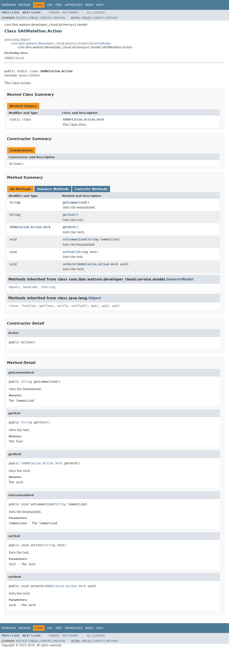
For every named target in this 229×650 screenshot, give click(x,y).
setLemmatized (74, 239)
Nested (21, 17)
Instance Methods (53, 189)
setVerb (69, 264)
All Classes (96, 12)
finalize (28, 306)
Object (94, 298)
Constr (45, 17)
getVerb (69, 227)
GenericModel (29, 75)
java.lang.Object (17, 39)
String (14, 202)
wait (94, 306)
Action (14, 164)
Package (24, 4)
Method (59, 17)
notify (62, 306)
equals (14, 287)
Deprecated (74, 4)
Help (99, 4)
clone (13, 306)
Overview (8, 4)
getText (69, 215)
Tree (58, 4)
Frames (54, 12)
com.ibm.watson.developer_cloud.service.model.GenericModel (61, 43)
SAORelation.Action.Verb (83, 119)
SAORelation (14, 58)
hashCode (30, 287)
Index (89, 4)
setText (69, 252)
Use (50, 4)
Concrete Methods (91, 189)
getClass (46, 306)
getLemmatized (74, 202)
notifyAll (79, 306)
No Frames (70, 12)
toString (48, 287)
